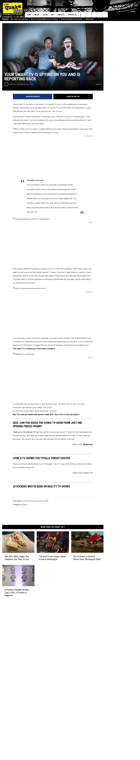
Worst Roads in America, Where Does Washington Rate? (87, 558)
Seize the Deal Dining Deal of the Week (44, 19)
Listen (45, 15)
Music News (90, 19)
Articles (24, 504)
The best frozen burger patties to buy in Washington (52, 558)
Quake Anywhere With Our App (71, 19)
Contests (60, 15)
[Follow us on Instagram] (99, 14)
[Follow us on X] (105, 14)
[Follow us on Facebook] (94, 14)
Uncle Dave (12, 84)
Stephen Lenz (88, 444)
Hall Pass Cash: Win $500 (19, 19)
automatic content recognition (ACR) (35, 501)
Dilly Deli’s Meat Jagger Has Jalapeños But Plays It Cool (16, 558)
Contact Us (72, 15)
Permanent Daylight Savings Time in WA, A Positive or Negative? (16, 592)
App (52, 15)
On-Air (36, 15)
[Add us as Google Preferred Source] (88, 14)
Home (29, 15)
